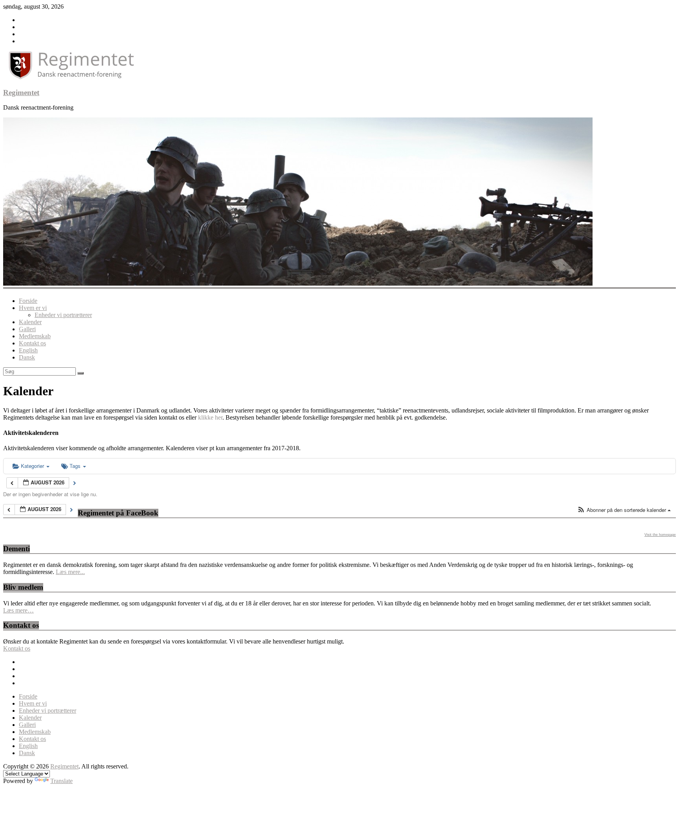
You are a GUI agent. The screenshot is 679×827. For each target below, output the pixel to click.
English (28, 350)
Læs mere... (70, 571)
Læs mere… (18, 610)
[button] (624, 510)
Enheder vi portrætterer (63, 315)
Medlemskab (35, 336)
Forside (28, 300)
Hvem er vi (33, 307)
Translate (61, 780)
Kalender (30, 322)
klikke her (210, 417)
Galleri (27, 329)
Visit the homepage (660, 535)
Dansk (27, 357)
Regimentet (21, 92)
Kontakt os (32, 343)
